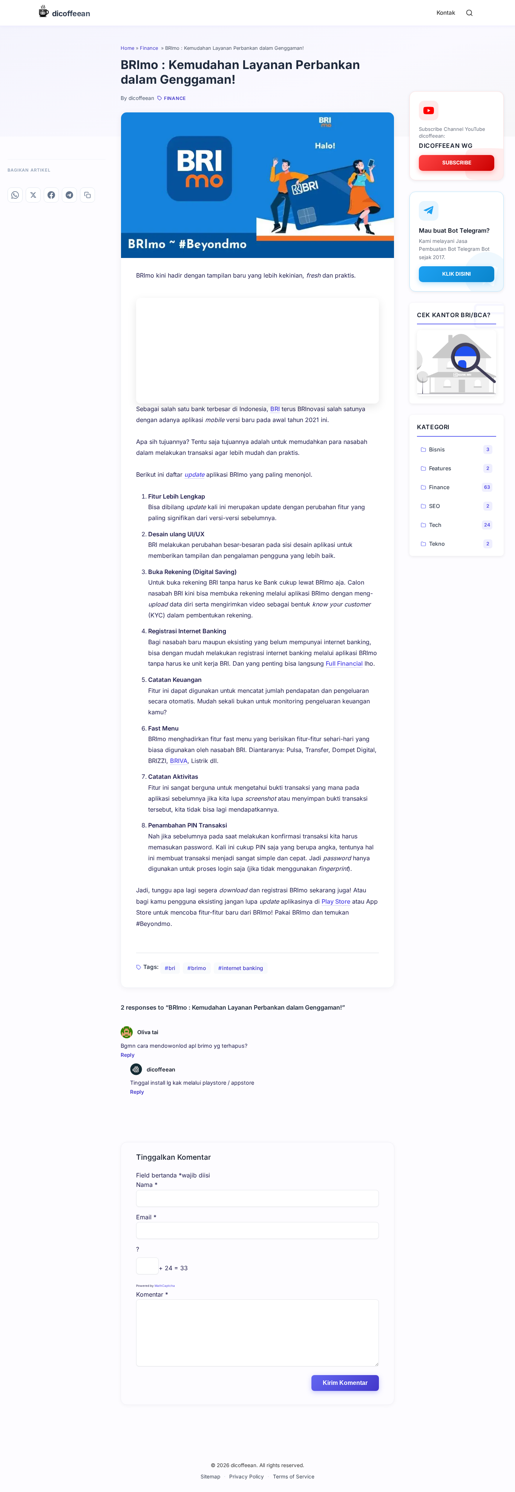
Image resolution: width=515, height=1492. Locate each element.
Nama (147, 1184)
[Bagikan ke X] (33, 195)
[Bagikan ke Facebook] (51, 195)
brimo (198, 968)
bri (172, 968)
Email (146, 1217)
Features (440, 468)
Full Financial (344, 663)
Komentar (152, 1294)
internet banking (242, 968)
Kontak (446, 12)
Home (127, 48)
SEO (434, 506)
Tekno (437, 543)
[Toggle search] (469, 13)
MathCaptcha (165, 1286)
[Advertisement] (257, 351)
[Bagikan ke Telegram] (69, 195)
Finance (149, 48)
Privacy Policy (246, 1477)
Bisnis (437, 449)
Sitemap (210, 1477)
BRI (275, 409)
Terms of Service (293, 1477)
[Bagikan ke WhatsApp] (15, 195)
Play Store (336, 901)
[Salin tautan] (87, 195)
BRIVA (178, 760)
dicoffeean (161, 1069)
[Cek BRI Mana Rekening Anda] (456, 363)
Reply (128, 1055)
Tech (435, 525)
